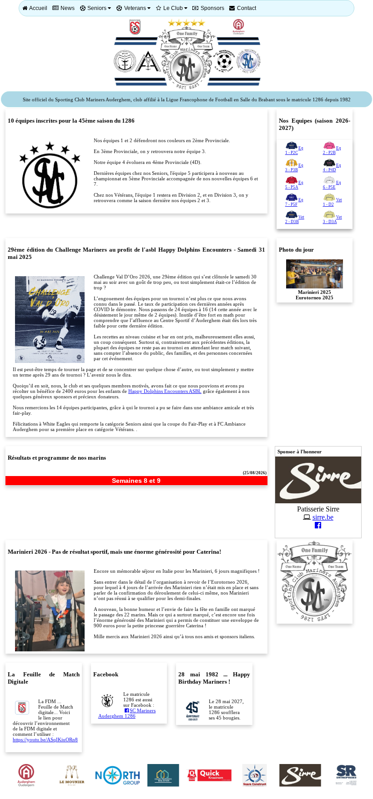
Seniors (97, 8)
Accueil (37, 8)
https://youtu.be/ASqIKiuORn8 (45, 739)
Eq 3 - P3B (294, 167)
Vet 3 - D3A (332, 219)
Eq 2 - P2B (332, 150)
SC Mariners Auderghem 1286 (127, 713)
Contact (246, 8)
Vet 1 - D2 (332, 202)
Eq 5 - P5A (294, 184)
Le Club (173, 8)
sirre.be (323, 517)
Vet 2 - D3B (294, 219)
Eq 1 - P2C (294, 150)
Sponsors (211, 8)
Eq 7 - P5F (294, 202)
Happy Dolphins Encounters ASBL (165, 391)
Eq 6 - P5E (332, 184)
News (67, 8)
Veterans (135, 8)
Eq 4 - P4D (332, 167)
